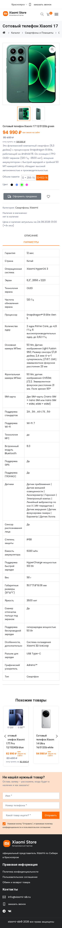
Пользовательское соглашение (20, 877)
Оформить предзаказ (24, 196)
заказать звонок (42, 4)
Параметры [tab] (31, 242)
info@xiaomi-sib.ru (19, 897)
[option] (23, 114)
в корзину (12, 721)
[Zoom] (52, 49)
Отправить (51, 815)
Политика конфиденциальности (20, 871)
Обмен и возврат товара (16, 882)
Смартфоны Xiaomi (26, 207)
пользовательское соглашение (36, 827)
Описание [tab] (31, 235)
